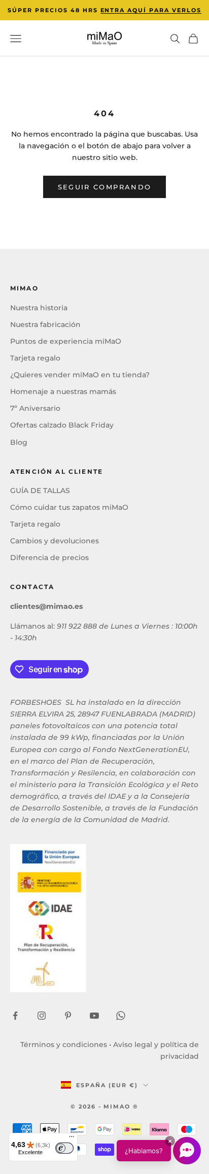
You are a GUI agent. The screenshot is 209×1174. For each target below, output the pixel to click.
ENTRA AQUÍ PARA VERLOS (151, 10)
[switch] (64, 1148)
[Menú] (71, 1139)
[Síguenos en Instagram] (42, 1015)
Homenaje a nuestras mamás (63, 391)
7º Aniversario (35, 408)
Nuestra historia (38, 307)
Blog (18, 442)
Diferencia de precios (49, 557)
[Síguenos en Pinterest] (68, 1015)
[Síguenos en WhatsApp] (121, 1015)
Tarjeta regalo (35, 358)
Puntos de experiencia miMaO (65, 341)
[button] (159, 1150)
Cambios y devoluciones (54, 540)
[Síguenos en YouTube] (94, 1015)
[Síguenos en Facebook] (15, 1015)
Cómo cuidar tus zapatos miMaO (69, 507)
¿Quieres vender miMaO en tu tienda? (80, 374)
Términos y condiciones (63, 1044)
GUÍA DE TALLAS (40, 490)
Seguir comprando (104, 187)
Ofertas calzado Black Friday (62, 425)
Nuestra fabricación (45, 324)
